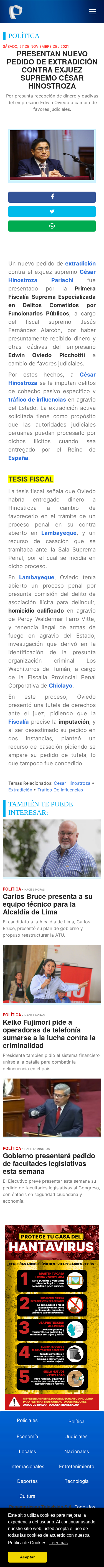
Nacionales (76, 1451)
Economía (27, 1436)
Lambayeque (59, 533)
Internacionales (27, 1466)
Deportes (27, 1481)
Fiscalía (18, 721)
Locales (27, 1451)
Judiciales (76, 1436)
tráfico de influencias (37, 399)
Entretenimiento (76, 1466)
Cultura (27, 1496)
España (18, 458)
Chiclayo (60, 685)
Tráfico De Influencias (60, 790)
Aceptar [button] (27, 1557)
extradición (80, 263)
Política (77, 1421)
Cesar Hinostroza (72, 783)
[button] (92, 11)
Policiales (27, 1420)
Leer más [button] (58, 1542)
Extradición (20, 790)
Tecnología (77, 1481)
